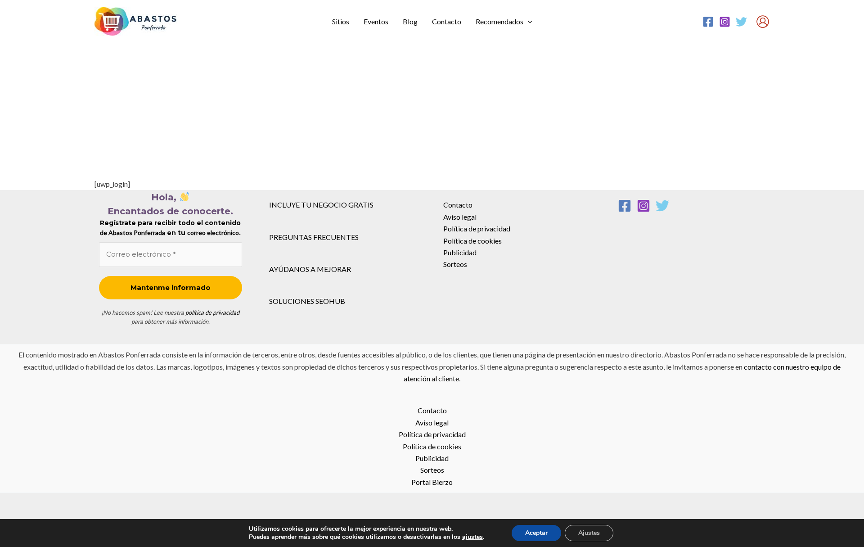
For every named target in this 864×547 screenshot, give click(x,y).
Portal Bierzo (432, 482)
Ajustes (589, 533)
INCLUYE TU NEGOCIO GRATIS (321, 204)
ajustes (472, 537)
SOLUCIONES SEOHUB (307, 301)
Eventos (376, 21)
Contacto (446, 21)
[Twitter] (741, 21)
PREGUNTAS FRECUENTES (314, 237)
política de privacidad (212, 312)
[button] (527, 21)
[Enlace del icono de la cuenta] (763, 21)
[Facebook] (708, 21)
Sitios (340, 21)
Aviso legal (460, 216)
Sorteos (455, 264)
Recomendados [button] (499, 21)
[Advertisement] (432, 111)
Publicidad (460, 252)
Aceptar (536, 533)
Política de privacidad (476, 228)
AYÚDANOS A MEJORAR (310, 269)
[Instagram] (724, 21)
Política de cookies (472, 240)
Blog (410, 21)
